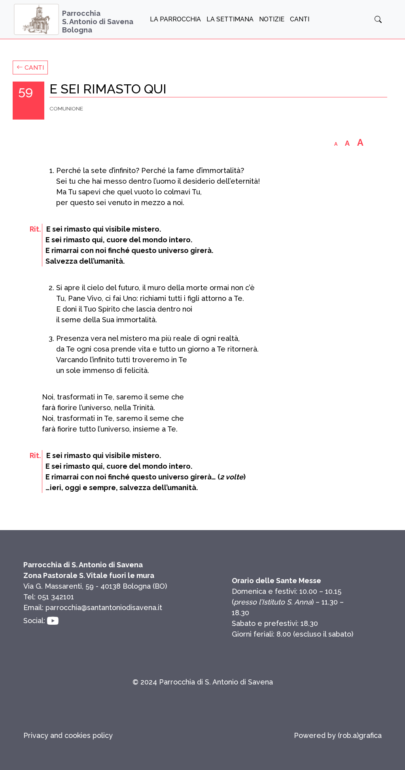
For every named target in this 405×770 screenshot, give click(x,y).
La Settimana (230, 19)
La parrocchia (175, 19)
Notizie (271, 19)
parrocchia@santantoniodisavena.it (103, 607)
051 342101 (56, 597)
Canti (299, 19)
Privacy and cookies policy (68, 735)
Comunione (66, 108)
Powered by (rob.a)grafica (338, 735)
